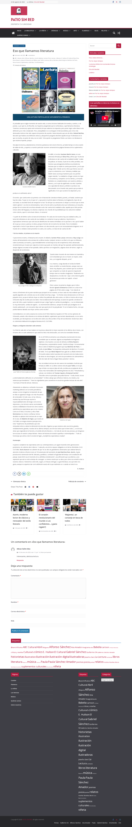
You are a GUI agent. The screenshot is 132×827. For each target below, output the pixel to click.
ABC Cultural (17, 58)
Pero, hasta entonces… (96, 58)
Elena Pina (76, 58)
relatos (99, 662)
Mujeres (25, 662)
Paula (44, 662)
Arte (75, 31)
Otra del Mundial (94, 69)
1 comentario (31, 55)
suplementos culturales (27, 62)
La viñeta (42, 31)
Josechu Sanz (90, 657)
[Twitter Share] (19, 474)
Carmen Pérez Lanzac (49, 58)
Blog (96, 31)
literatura (55, 60)
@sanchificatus (17, 647)
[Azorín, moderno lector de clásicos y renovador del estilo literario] (22, 500)
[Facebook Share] (15, 474)
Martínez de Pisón (72, 60)
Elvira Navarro (17, 60)
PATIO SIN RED (22, 19)
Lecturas (46, 60)
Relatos (104, 31)
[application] (105, 118)
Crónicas (54, 31)
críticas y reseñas (17, 652)
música (31, 662)
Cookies (13, 680)
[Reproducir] (91, 125)
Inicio (19, 31)
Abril (23, 58)
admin (91, 93)
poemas (79, 662)
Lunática (91, 72)
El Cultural (70, 58)
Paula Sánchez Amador (62, 662)
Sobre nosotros (16, 705)
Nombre (14, 602)
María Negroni (63, 60)
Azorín (36, 58)
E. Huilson (64, 58)
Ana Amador (76, 647)
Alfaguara (46, 647)
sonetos (19, 667)
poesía (87, 662)
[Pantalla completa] (119, 125)
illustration (30, 656)
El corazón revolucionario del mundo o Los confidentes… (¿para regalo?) (48, 520)
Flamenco (85, 31)
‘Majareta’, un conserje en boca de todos (74, 517)
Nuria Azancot (17, 62)
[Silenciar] (115, 125)
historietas (17, 656)
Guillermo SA (91, 652)
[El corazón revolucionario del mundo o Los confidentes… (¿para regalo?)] (48, 500)
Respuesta (20, 560)
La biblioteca (29, 31)
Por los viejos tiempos (96, 61)
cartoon (105, 647)
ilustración (42, 656)
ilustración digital (59, 656)
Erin (120, 823)
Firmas (56, 823)
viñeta (57, 666)
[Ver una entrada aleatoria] (118, 33)
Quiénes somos (22, 35)
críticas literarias (114, 647)
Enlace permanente (45, 552)
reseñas (106, 662)
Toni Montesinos (39, 62)
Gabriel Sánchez (76, 652)
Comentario (16, 576)
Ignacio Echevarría (26, 60)
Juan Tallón (41, 60)
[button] (35, 30)
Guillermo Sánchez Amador (106, 652)
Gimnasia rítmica (19, 481)
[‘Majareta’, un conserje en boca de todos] (74, 500)
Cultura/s (58, 58)
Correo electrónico (18, 611)
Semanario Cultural (19, 46)
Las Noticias (15, 693)
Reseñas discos (114, 662)
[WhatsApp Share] (28, 474)
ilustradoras (77, 656)
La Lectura (100, 656)
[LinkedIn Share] (24, 474)
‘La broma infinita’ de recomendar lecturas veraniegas (44, 3)
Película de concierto (76, 481)
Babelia (41, 58)
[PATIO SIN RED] (13, 33)
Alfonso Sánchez (29, 58)
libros (51, 60)
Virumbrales (50, 667)
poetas (92, 662)
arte (92, 647)
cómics (38, 652)
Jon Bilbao (34, 60)
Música (65, 31)
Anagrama (86, 647)
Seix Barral (14, 667)
